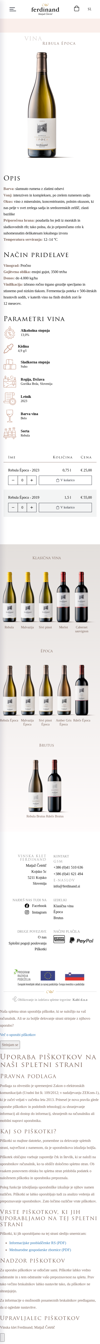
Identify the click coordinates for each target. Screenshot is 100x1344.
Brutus (58, 918)
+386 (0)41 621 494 (68, 874)
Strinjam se (10, 1045)
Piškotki (41, 949)
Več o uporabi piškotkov (18, 1035)
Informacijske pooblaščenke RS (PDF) (37, 1243)
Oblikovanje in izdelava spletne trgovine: (52, 1000)
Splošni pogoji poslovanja (28, 943)
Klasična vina (63, 906)
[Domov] (45, 9)
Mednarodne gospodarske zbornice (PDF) (40, 1250)
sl (90, 9)
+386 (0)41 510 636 (68, 867)
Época (58, 912)
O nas (42, 937)
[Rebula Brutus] (40, 786)
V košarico (67, 480)
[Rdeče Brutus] (59, 786)
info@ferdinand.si (66, 886)
